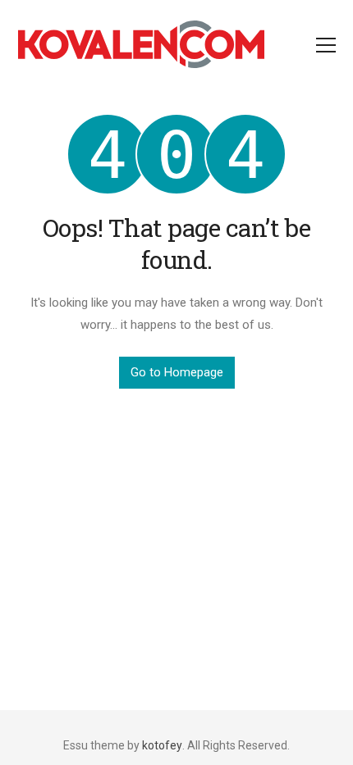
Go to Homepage (177, 372)
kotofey (162, 745)
